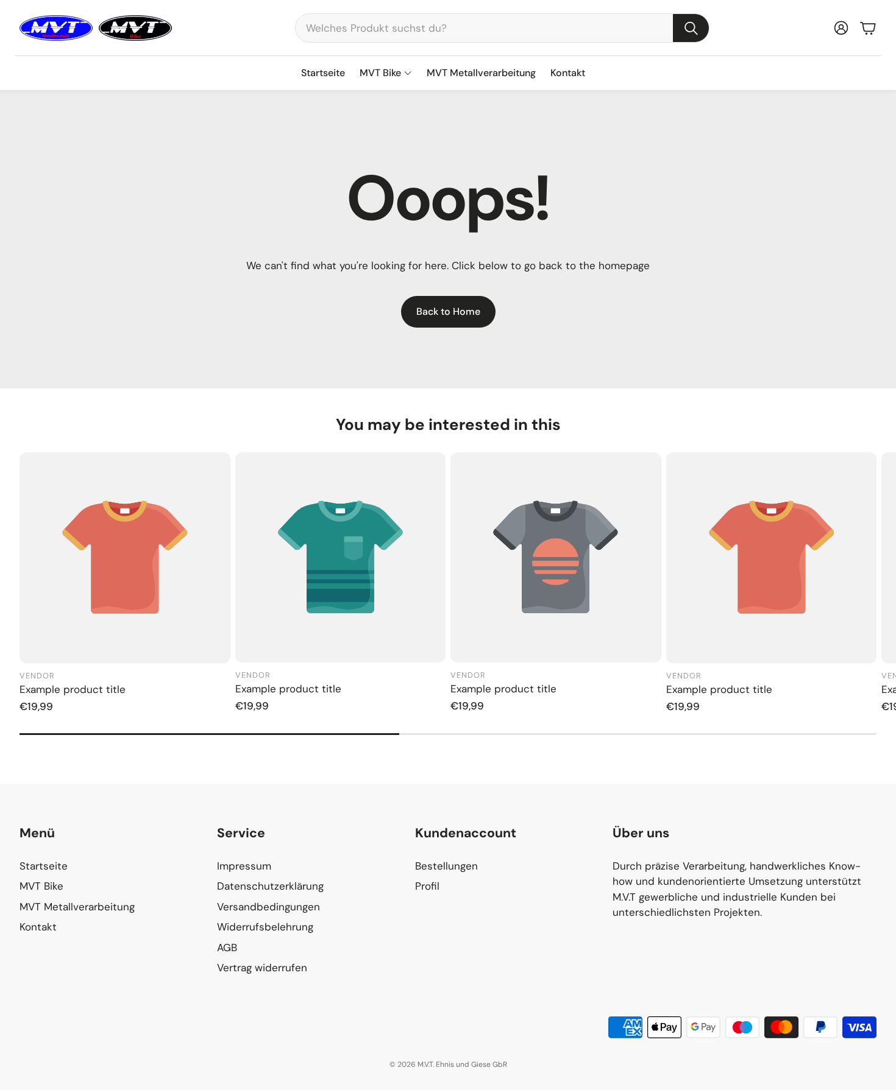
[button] (502, 28)
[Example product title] (125, 557)
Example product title (73, 689)
